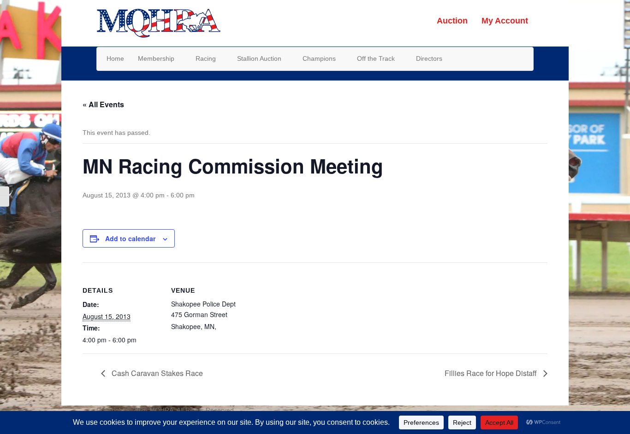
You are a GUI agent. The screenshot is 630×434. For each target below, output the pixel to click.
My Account (504, 20)
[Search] (525, 58)
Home (115, 58)
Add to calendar (130, 238)
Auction (452, 20)
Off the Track (376, 58)
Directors (429, 58)
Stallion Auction (259, 58)
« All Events (103, 104)
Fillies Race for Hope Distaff (492, 373)
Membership (156, 58)
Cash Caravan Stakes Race (156, 373)
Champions (319, 58)
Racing (206, 58)
